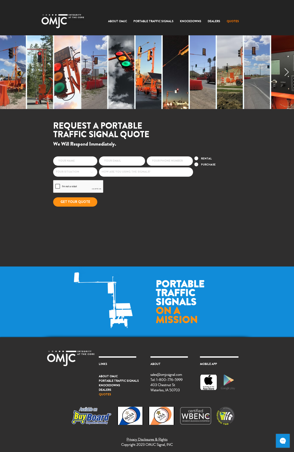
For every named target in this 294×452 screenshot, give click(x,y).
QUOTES (105, 394)
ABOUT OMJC (108, 376)
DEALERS (105, 390)
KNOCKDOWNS (109, 385)
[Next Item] (286, 72)
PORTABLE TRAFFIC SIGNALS (119, 381)
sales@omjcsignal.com (166, 374)
